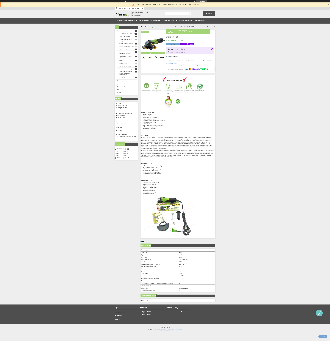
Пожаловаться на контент (159, 329)
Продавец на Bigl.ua (165, 327)
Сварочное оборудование (126, 43)
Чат (324, 336)
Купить (173, 44)
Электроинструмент (169, 20)
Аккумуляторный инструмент (125, 20)
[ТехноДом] (122, 13)
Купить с (184, 44)
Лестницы (122, 77)
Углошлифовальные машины (166, 26)
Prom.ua (173, 326)
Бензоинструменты (124, 49)
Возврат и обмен (122, 87)
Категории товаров (122, 31)
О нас (119, 92)
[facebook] (141, 241)
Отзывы (119, 89)
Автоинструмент (123, 63)
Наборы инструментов (125, 66)
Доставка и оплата (122, 84)
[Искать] (189, 13)
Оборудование (199, 20)
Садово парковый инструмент (149, 20)
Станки (121, 60)
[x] (143, 241)
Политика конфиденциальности (174, 329)
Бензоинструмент (185, 20)
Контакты (120, 81)
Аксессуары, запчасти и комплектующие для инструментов (125, 73)
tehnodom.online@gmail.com (124, 113)
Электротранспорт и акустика (127, 68)
